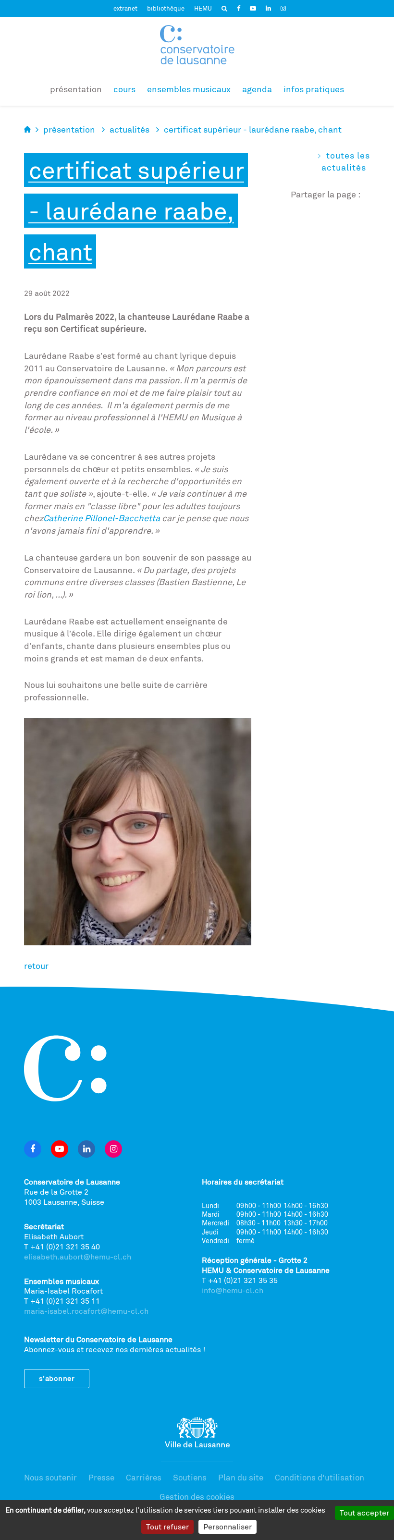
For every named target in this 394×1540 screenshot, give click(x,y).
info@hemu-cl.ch (232, 1290)
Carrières (143, 1477)
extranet (125, 8)
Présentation (76, 89)
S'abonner (56, 1378)
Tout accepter (364, 1512)
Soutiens (190, 1477)
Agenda (257, 89)
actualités (129, 129)
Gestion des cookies (197, 1496)
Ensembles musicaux (189, 89)
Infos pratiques (313, 89)
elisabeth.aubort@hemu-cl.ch (77, 1256)
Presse (101, 1477)
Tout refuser (167, 1526)
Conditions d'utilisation (319, 1477)
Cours (124, 89)
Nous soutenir (50, 1477)
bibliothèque (166, 8)
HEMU (203, 8)
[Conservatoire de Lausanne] (197, 45)
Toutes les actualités (345, 161)
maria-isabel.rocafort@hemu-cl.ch (86, 1311)
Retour (36, 965)
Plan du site (240, 1477)
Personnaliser (227, 1526)
